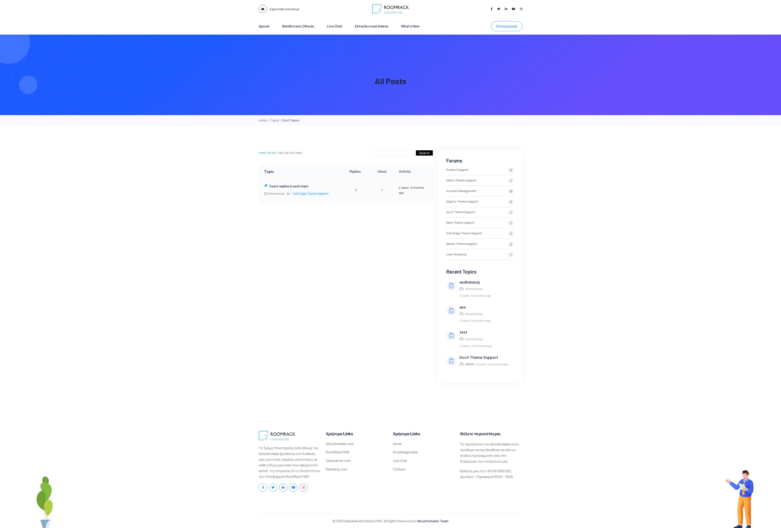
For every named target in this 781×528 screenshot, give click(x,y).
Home (262, 153)
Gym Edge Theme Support (310, 193)
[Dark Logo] (390, 9)
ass (462, 307)
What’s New (410, 26)
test (463, 332)
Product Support (479, 170)
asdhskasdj (469, 282)
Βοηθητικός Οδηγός (298, 26)
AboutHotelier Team (432, 521)
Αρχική (264, 26)
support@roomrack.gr (284, 9)
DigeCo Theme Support (479, 202)
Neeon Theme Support (479, 244)
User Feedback (479, 254)
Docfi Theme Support (478, 357)
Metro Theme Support (479, 180)
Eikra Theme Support (479, 223)
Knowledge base (405, 452)
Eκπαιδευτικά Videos (371, 26)
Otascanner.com (338, 460)
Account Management (479, 191)
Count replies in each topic (289, 186)
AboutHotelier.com (340, 444)
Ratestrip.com (336, 469)
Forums (271, 153)
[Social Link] (492, 9)
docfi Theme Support (479, 212)
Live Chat (334, 26)
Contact (399, 469)
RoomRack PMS (337, 452)
